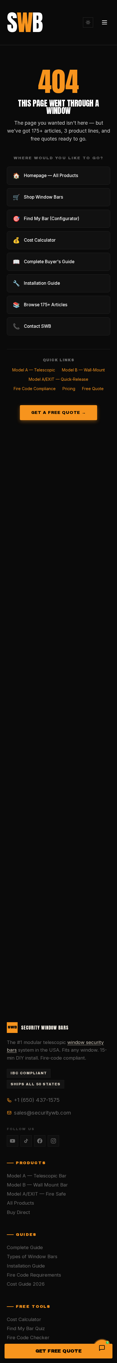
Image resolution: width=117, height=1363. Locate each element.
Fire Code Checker (28, 1337)
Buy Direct (18, 1212)
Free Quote (93, 388)
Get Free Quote (58, 1351)
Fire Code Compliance (35, 388)
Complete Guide (25, 1247)
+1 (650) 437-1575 (37, 1100)
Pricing (68, 388)
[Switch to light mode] (88, 22)
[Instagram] (53, 1141)
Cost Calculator (24, 1319)
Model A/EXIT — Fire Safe (36, 1194)
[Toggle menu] (104, 22)
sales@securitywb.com (42, 1112)
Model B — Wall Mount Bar (37, 1185)
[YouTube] (12, 1141)
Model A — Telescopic (33, 369)
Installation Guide (26, 1266)
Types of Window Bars (32, 1256)
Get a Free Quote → (58, 412)
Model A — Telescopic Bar (36, 1176)
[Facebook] (39, 1141)
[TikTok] (26, 1141)
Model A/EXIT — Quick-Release (58, 379)
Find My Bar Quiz (26, 1328)
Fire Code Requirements (34, 1275)
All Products (20, 1203)
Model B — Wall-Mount (83, 369)
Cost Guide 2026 (26, 1284)
